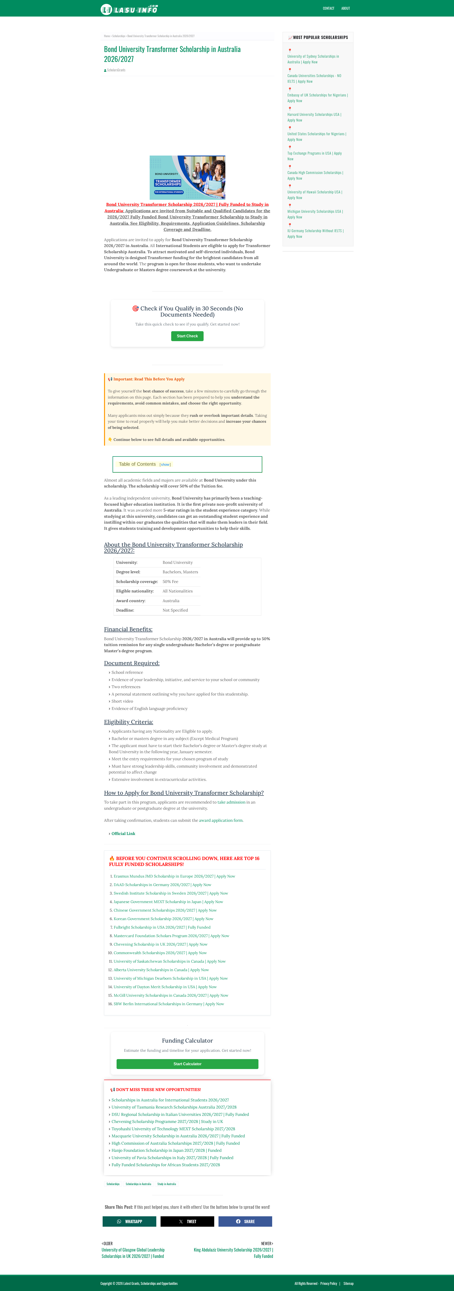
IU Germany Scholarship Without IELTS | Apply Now (316, 233)
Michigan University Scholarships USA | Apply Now (315, 214)
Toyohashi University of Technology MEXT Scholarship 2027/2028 (173, 1128)
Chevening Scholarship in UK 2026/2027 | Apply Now (161, 944)
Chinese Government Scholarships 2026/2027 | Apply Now (165, 910)
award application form (221, 820)
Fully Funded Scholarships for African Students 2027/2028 (166, 1164)
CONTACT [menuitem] (328, 8)
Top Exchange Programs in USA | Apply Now (315, 155)
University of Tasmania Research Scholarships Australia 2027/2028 (174, 1107)
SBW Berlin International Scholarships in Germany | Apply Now (169, 1003)
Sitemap (349, 1283)
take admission (231, 802)
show (165, 464)
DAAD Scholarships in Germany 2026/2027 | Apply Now (162, 884)
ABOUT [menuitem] (345, 8)
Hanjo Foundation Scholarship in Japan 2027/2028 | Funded (167, 1150)
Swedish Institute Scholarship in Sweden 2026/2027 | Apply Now (171, 893)
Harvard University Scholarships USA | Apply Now (314, 117)
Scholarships (118, 36)
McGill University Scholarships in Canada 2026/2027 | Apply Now (171, 995)
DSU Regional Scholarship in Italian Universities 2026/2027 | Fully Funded (180, 1114)
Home (107, 36)
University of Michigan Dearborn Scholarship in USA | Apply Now (171, 978)
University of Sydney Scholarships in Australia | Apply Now (313, 58)
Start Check (187, 336)
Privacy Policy (328, 1283)
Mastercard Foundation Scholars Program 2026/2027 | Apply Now (171, 935)
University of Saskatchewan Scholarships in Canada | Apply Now (170, 961)
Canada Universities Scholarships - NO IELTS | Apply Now (314, 78)
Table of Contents (145, 464)
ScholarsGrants (116, 69)
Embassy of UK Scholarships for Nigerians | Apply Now (318, 97)
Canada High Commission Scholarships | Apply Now (315, 175)
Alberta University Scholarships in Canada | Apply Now (161, 969)
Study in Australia (166, 1184)
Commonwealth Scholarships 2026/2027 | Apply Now (160, 952)
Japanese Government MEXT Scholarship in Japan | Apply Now (168, 901)
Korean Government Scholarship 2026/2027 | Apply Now (164, 918)
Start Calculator (187, 1064)
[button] (129, 1221)
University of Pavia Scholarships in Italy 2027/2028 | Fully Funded (172, 1157)
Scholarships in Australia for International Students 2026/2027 (170, 1100)
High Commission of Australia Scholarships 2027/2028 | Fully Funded (176, 1143)
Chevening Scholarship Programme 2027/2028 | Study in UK (167, 1121)
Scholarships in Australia (138, 1184)
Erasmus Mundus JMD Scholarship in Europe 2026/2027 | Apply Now (174, 876)
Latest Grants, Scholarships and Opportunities (150, 1283)
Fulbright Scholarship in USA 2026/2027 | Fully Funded (162, 927)
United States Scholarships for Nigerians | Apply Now (317, 136)
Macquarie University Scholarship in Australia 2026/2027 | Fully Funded (178, 1136)
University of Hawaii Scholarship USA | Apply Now (315, 194)
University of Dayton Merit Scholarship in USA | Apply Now (165, 986)
